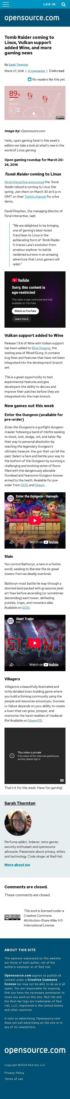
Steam (40, 485)
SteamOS (35, 720)
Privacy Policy (14, 1073)
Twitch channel (35, 196)
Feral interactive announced (24, 182)
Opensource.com (17, 975)
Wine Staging (41, 348)
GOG (24, 485)
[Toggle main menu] (6, 4)
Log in (49, 4)
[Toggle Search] (63, 4)
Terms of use (13, 1079)
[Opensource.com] (31, 19)
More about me (17, 865)
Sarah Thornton (18, 65)
